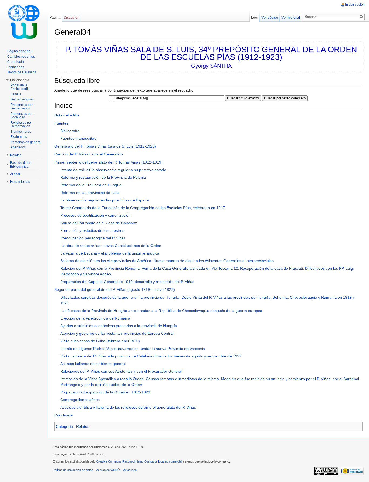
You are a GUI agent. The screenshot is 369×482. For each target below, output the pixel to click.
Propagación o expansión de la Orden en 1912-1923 (105, 392)
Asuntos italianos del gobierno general (93, 364)
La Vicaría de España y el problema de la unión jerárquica (109, 253)
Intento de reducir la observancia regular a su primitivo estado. (113, 170)
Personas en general (26, 142)
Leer (254, 17)
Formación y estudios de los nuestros (92, 230)
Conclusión (63, 415)
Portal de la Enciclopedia (20, 87)
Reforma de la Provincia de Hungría (91, 185)
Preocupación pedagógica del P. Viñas (93, 238)
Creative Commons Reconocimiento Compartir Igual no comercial (139, 461)
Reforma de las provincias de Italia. (90, 192)
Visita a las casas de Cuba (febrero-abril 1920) (100, 341)
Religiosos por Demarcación (21, 124)
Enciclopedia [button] (19, 80)
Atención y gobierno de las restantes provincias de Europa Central (116, 333)
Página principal (19, 51)
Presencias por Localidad (22, 115)
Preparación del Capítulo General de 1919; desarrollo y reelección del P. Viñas (127, 281)
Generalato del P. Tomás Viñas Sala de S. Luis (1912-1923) (105, 146)
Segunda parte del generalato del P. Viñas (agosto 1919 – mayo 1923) (114, 289)
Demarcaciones (22, 99)
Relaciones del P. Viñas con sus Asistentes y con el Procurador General (121, 371)
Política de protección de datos (73, 469)
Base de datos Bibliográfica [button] (20, 164)
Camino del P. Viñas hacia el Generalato (88, 154)
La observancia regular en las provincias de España (104, 200)
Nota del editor (66, 115)
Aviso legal (130, 469)
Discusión (71, 17)
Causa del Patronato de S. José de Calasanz (98, 223)
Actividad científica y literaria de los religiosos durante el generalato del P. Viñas (128, 407)
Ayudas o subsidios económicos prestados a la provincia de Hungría (118, 326)
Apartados (18, 147)
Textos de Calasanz (21, 72)
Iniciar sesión (355, 4)
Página (54, 17)
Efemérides (15, 67)
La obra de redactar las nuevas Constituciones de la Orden (110, 245)
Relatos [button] (15, 155)
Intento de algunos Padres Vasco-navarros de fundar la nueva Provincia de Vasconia (132, 348)
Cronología (15, 62)
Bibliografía (69, 131)
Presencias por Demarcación (22, 106)
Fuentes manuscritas (78, 138)
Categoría (64, 426)
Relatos (82, 426)
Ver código (269, 17)
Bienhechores (21, 131)
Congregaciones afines (80, 400)
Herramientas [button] (20, 182)
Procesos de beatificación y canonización (95, 215)
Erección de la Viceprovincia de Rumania (95, 318)
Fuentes (61, 123)
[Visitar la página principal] (23, 21)
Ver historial (290, 17)
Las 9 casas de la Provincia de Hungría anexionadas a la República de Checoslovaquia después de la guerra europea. (161, 310)
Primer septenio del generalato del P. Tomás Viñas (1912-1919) (108, 162)
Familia (16, 94)
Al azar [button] (15, 174)
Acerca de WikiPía (108, 469)
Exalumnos (19, 137)
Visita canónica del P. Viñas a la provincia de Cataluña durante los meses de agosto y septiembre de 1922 (150, 356)
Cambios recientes (21, 56)
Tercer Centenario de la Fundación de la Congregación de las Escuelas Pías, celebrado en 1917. (143, 208)
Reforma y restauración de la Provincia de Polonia (103, 177)
